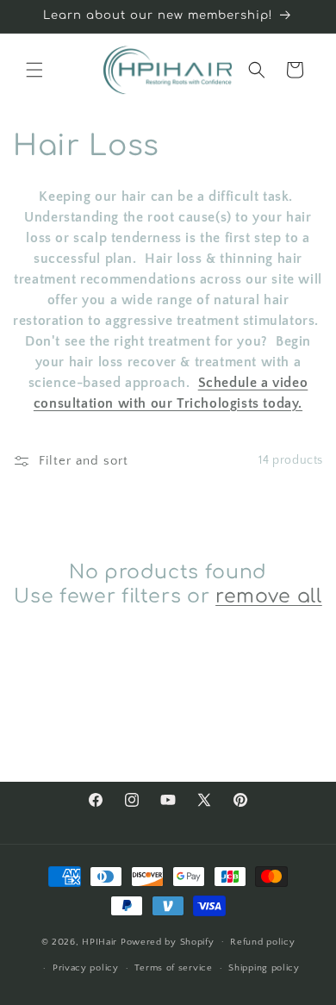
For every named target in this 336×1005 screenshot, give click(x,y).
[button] (34, 70)
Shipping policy (264, 968)
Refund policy (262, 942)
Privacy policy (86, 968)
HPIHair (101, 941)
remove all (268, 596)
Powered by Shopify (168, 941)
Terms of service (173, 968)
